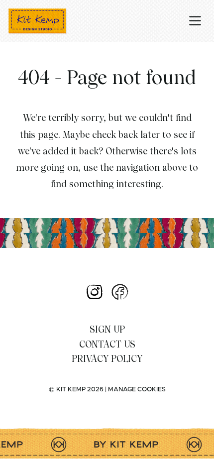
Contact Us (107, 344)
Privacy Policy (107, 358)
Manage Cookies (137, 389)
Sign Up (107, 329)
